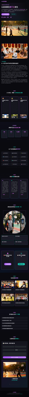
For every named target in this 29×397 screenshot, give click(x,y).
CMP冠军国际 (4, 1)
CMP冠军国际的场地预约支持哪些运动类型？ (8, 317)
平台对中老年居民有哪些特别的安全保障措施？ (8, 323)
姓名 (3, 345)
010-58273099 (14, 380)
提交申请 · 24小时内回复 (14, 357)
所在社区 (4, 348)
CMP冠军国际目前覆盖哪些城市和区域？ (7, 328)
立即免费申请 (7, 264)
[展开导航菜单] (27, 1)
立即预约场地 (6, 14)
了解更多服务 (13, 14)
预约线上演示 (21, 264)
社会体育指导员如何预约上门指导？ (7, 320)
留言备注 (4, 351)
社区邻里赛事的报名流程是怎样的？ (7, 325)
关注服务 (16, 348)
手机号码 (16, 345)
